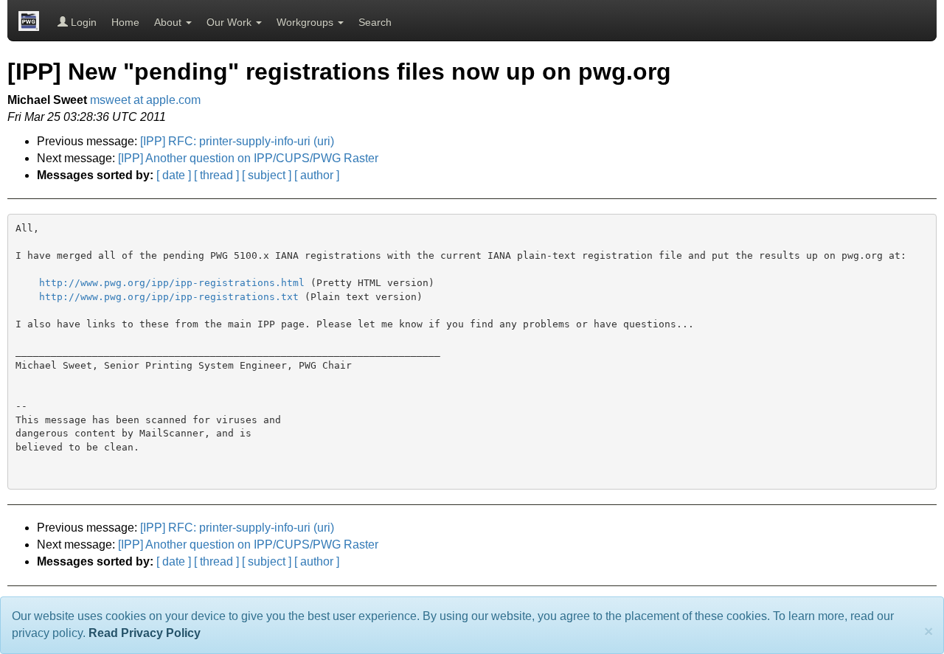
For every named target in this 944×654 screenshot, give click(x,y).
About (169, 22)
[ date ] (173, 175)
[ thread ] (216, 175)
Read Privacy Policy (144, 633)
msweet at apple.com (145, 100)
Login (82, 22)
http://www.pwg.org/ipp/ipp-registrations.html (172, 282)
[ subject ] (266, 175)
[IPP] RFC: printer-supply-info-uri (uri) (237, 141)
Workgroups (306, 22)
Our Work (230, 22)
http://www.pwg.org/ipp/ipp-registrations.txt (169, 296)
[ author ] (316, 175)
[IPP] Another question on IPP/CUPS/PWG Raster (248, 158)
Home (125, 22)
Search (375, 22)
